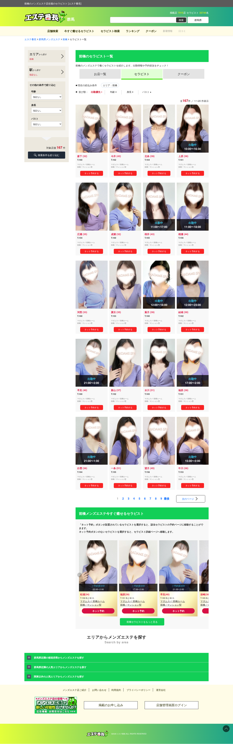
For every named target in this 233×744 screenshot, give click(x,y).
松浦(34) (84, 594)
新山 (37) (116, 390)
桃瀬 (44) (183, 234)
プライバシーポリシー (138, 690)
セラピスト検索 (110, 31)
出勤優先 (96, 92)
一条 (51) (116, 468)
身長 (129, 92)
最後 (166, 498)
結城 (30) (183, 312)
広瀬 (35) (82, 234)
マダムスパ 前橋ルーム (92, 601)
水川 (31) (150, 390)
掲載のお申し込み (111, 705)
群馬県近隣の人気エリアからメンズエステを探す (60, 667)
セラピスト (142, 74)
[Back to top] (226, 728)
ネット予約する (91, 173)
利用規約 (116, 690)
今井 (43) (116, 156)
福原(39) (124, 594)
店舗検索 (52, 31)
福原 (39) (183, 390)
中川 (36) (183, 468)
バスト (146, 92)
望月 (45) (150, 468)
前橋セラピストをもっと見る (142, 621)
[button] (204, 575)
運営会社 (161, 690)
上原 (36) (183, 156)
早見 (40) (82, 390)
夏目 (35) (116, 312)
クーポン (151, 31)
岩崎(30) (205, 594)
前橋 (79, 167)
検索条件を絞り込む (48, 155)
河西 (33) (82, 312)
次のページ (188, 498)
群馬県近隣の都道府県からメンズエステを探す (59, 657)
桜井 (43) (150, 234)
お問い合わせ (99, 690)
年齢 (112, 92)
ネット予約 (98, 611)
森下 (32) (82, 156)
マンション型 (87, 167)
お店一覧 (100, 74)
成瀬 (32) (116, 234)
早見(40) (165, 594)
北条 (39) (150, 156)
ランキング (133, 31)
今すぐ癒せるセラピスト (79, 31)
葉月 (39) (150, 312)
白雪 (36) (82, 468)
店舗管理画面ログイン (171, 705)
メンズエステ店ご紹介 (74, 690)
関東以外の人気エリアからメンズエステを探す (59, 676)
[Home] (98, 732)
